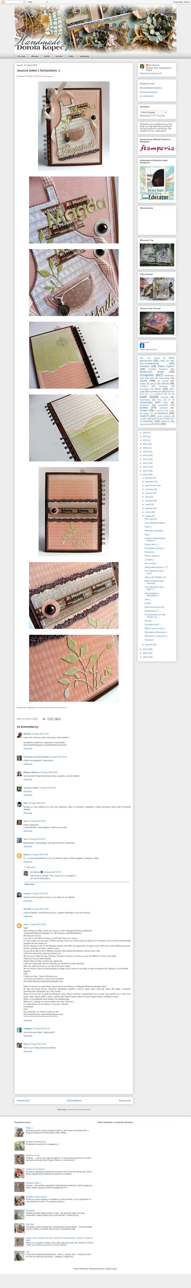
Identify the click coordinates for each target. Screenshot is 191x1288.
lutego (148, 516)
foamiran (170, 391)
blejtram (143, 384)
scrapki (144, 410)
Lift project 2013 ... (153, 624)
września (149, 489)
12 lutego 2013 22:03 (39, 855)
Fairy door (30, 1224)
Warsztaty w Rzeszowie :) (156, 632)
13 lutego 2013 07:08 (52, 872)
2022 (145, 440)
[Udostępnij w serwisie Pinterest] (59, 719)
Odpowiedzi (31, 867)
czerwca (149, 500)
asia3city (27, 909)
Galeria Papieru (165, 366)
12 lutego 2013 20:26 (36, 839)
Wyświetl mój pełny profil (150, 73)
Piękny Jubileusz (152, 556)
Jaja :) (147, 534)
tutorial (59, 56)
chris (25, 924)
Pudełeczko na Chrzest (35, 1169)
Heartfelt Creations (158, 369)
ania (25, 839)
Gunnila (26, 894)
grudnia (149, 478)
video (71, 56)
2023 (145, 436)
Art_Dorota (35, 872)
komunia (164, 397)
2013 (145, 474)
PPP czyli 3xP (151, 519)
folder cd (148, 394)
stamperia (162, 413)
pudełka (144, 407)
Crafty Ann (164, 361)
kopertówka (145, 400)
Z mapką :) (149, 559)
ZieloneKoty (164, 378)
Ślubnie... (149, 621)
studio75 (144, 416)
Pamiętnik (149, 640)
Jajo (27, 1252)
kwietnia (149, 508)
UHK (152, 378)
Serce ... (148, 599)
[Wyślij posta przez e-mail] (44, 719)
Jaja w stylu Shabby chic (155, 577)
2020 (145, 448)
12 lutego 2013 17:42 (40, 734)
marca (148, 512)
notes (165, 402)
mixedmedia (146, 402)
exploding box (155, 391)
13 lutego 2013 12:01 (40, 909)
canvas (153, 383)
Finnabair (144, 366)
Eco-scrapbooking (149, 363)
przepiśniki (163, 405)
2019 (145, 452)
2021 (145, 444)
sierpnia (149, 493)
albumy (34, 56)
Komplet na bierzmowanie (36, 1197)
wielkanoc (165, 421)
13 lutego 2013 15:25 (37, 1044)
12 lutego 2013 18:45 (48, 772)
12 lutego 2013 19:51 (36, 803)
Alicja (25, 1044)
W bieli (148, 603)
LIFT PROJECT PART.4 (155, 523)
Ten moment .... (152, 563)
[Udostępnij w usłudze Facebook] (56, 719)
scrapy (171, 411)
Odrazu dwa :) (151, 544)
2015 (145, 467)
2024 (145, 433)
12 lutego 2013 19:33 (47, 788)
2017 (145, 459)
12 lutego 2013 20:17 (37, 821)
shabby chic (148, 413)
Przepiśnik (149, 552)
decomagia (163, 386)
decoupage (144, 389)
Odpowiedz (27, 749)
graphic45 (159, 394)
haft (169, 394)
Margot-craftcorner (31, 772)
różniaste (164, 408)
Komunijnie (30, 1211)
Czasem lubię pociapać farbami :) (155, 539)
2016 (145, 463)
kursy (159, 400)
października (151, 485)
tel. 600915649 (146, 96)
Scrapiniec (147, 375)
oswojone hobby (30, 788)
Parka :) (148, 527)
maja (147, 504)
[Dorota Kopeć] (142, 347)
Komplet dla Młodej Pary (36, 1142)
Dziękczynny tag (32, 1155)
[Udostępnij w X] (54, 719)
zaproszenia (145, 424)
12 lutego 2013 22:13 (39, 894)
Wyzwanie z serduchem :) (156, 636)
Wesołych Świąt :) (33, 1183)
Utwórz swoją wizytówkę (148, 349)
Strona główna (74, 1100)
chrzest (165, 383)
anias (25, 821)
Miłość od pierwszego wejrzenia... (154, 582)
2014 (145, 471)
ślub (157, 424)
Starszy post (125, 1100)
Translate (160, 116)
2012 (145, 649)
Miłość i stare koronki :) (155, 628)
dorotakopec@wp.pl (148, 92)
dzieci (158, 389)
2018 (145, 455)
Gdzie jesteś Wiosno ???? (156, 567)
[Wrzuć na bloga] (51, 719)
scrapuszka (160, 411)
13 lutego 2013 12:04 (37, 924)
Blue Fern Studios (150, 358)
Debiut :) (29, 1128)
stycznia (149, 644)
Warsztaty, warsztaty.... (155, 530)
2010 (145, 657)
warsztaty (84, 56)
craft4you (144, 386)
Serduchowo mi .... (153, 611)
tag (152, 418)
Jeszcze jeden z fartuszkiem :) (152, 594)
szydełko (143, 419)
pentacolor (144, 405)
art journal (163, 381)
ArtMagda (27, 1029)
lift (169, 400)
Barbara (26, 855)
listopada (149, 481)
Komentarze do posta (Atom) (79, 1109)
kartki (47, 56)
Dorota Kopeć (144, 342)
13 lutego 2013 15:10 (41, 1029)
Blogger (114, 1269)
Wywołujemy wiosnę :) (154, 548)
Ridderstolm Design (152, 372)
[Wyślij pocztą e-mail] (48, 719)
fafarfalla (27, 734)
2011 (145, 653)
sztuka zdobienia (164, 416)
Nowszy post (23, 1100)
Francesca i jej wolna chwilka (36, 757)
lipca (147, 497)
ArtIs (25, 803)
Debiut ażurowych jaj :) (155, 607)
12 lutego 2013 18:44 (58, 757)
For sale (21, 56)
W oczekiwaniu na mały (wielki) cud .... (155, 615)
